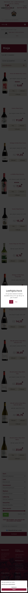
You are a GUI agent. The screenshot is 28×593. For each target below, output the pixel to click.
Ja (11, 302)
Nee (16, 302)
